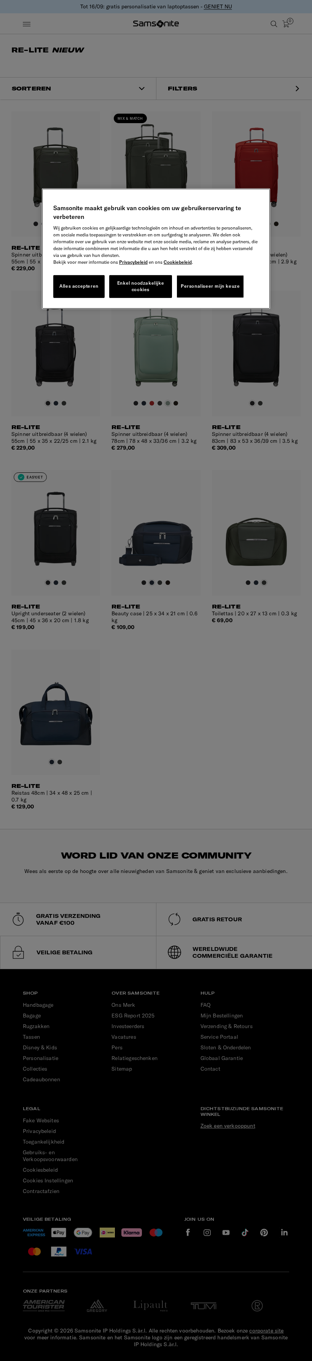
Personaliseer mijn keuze (210, 286)
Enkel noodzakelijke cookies (140, 286)
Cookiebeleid (178, 262)
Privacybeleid (133, 262)
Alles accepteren (79, 286)
